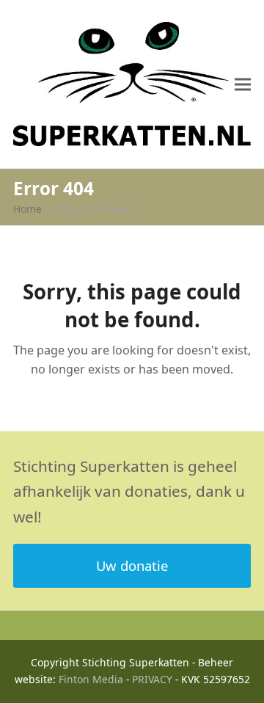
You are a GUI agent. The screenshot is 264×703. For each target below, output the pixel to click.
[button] (243, 84)
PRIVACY (152, 679)
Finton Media (91, 679)
